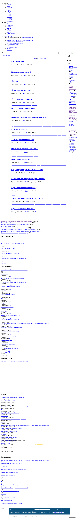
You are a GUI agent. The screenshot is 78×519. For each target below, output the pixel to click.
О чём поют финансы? (20, 159)
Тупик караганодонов (6, 340)
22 (10, 326)
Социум (9, 28)
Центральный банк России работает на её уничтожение (15, 224)
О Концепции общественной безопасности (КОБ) (20, 40)
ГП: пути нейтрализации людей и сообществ (73, 68)
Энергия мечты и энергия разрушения (73, 139)
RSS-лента (9, 45)
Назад (34, 58)
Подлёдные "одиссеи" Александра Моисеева (72, 145)
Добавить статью (8, 36)
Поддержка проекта (12, 47)
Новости (9, 4)
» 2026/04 (9, 13)
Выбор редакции (11, 33)
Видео (8, 10)
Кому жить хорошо (19, 129)
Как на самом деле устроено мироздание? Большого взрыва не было (73, 110)
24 (10, 322)
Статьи (8, 6)
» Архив (9, 11)
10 (11, 309)
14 (10, 318)
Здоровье (9, 30)
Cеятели (14, 81)
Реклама (9, 48)
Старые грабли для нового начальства (27, 170)
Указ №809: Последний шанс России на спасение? (73, 117)
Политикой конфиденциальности (42, 509)
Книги (8, 8)
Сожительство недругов (21, 90)
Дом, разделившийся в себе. (22, 140)
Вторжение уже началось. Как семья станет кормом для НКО (17, 221)
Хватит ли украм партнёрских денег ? (27, 198)
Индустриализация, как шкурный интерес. (29, 117)
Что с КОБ (3, 263)
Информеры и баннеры (13, 44)
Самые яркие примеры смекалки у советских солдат (14, 233)
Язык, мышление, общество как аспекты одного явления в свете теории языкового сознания (25, 323)
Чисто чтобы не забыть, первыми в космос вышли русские (16, 222)
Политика (9, 23)
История (9, 26)
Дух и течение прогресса (21, 99)
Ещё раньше (10, 21)
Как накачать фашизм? (21, 72)
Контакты (9, 50)
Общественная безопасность (8, 344)
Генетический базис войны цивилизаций (11, 327)
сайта (46, 514)
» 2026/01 (9, 17)
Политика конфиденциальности (15, 43)
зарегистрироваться (27, 37)
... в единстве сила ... (6, 55)
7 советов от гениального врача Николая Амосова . (14, 228)
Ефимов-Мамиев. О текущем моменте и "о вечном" (72, 87)
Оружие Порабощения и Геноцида (73, 93)
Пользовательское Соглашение (15, 41)
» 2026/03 (9, 14)
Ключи (8, 34)
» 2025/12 (9, 18)
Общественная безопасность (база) (72, 150)
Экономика (10, 25)
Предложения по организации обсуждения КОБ (13, 258)
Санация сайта (72, 104)
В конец (45, 58)
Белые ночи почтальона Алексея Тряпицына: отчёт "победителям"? (18, 229)
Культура (9, 29)
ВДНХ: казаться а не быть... (23, 209)
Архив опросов (39, 444)
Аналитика (9, 7)
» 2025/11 (9, 19)
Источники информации (72, 81)
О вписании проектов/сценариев (9, 335)
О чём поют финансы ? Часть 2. (24, 149)
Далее (41, 58)
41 (11, 285)
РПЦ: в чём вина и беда (7, 298)
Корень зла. (4, 311)
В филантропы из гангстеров (23, 188)
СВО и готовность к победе (72, 101)
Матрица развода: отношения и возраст (11, 315)
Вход (2, 52)
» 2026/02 (9, 15)
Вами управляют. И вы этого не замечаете (72, 130)
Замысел (9, 32)
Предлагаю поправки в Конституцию (10, 286)
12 (11, 314)
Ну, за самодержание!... (7, 226)
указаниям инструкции (58, 512)
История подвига (5, 352)
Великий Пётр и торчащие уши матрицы (28, 179)
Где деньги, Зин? (18, 61)
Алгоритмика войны (6, 303)
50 (9, 351)
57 (11, 289)
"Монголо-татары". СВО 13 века (9, 348)
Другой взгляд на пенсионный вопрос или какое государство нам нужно (20, 231)
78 (10, 276)
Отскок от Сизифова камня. (23, 108)
